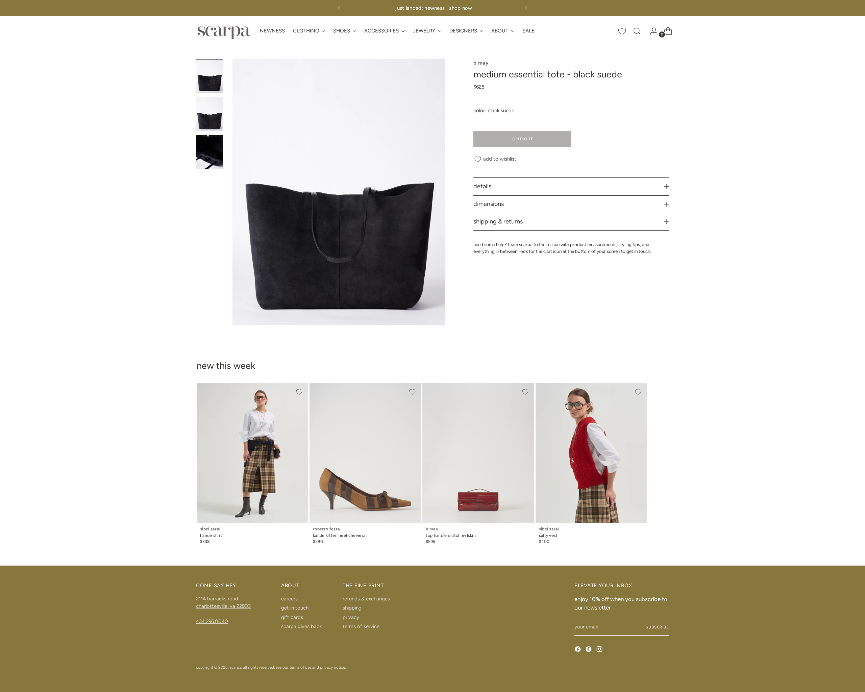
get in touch (294, 608)
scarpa (235, 667)
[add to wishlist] (299, 392)
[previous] (338, 8)
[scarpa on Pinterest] (589, 650)
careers (289, 599)
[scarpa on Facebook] (578, 650)
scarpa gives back (301, 626)
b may (481, 63)
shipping (352, 608)
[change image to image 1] (209, 76)
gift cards (292, 617)
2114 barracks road (217, 599)
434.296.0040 (212, 621)
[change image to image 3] (209, 152)
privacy (351, 617)
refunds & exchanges (366, 599)
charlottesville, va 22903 (223, 606)
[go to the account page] (651, 31)
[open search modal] (637, 31)
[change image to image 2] (209, 114)
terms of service (361, 626)
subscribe (657, 627)
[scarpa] (223, 31)
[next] (526, 8)
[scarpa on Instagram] (600, 650)
